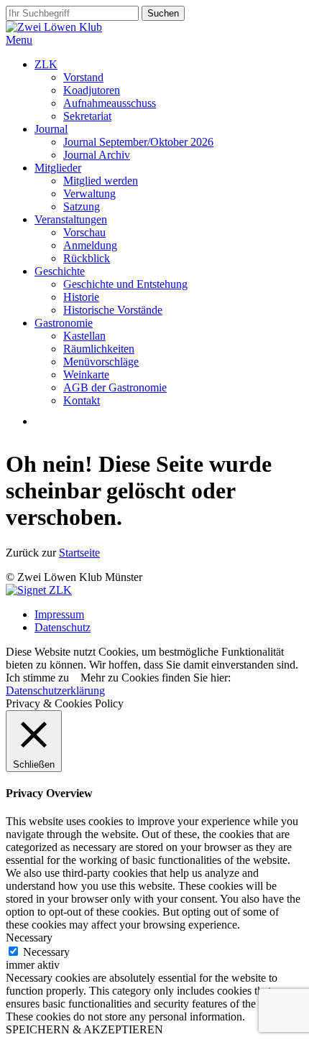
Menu (19, 40)
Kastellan (84, 336)
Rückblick (86, 258)
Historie (81, 297)
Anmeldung (90, 245)
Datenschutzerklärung (55, 690)
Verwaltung (89, 193)
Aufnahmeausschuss (109, 103)
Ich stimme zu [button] (37, 677)
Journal (51, 129)
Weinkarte (86, 374)
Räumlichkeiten (98, 349)
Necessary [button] (29, 937)
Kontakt (81, 400)
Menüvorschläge (101, 361)
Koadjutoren (91, 90)
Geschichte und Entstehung (125, 284)
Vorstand (83, 77)
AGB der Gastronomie (115, 387)
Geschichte (59, 271)
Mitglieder (57, 168)
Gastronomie (63, 323)
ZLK (45, 64)
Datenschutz (62, 627)
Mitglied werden (100, 181)
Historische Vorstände (112, 310)
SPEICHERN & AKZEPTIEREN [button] (84, 1029)
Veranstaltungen (70, 219)
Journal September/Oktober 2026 (138, 142)
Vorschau (84, 232)
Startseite (79, 552)
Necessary (46, 952)
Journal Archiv (96, 155)
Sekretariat (87, 116)
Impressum (59, 614)
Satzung (81, 206)
